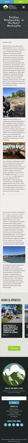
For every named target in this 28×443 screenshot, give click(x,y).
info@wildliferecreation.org (14, 414)
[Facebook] (5, 424)
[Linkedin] (21, 424)
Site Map (10, 441)
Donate (21, 2)
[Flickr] (17, 424)
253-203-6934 (14, 416)
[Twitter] (9, 424)
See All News (14, 348)
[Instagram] (13, 424)
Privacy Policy (16, 441)
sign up (14, 402)
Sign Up (7, 2)
